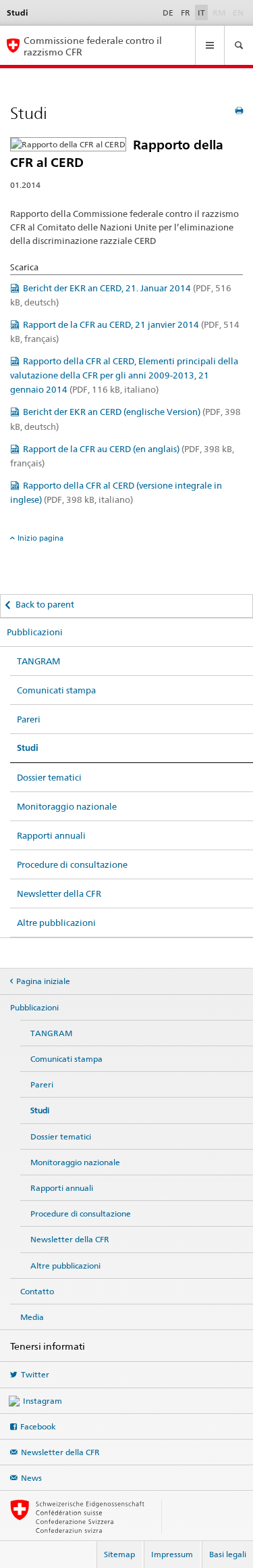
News (31, 1478)
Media (32, 1317)
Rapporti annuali (51, 835)
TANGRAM (38, 661)
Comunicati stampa (56, 690)
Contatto (37, 1291)
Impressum (172, 1554)
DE (168, 12)
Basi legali (227, 1554)
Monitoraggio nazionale (67, 806)
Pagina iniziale (43, 981)
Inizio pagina (40, 538)
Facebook (38, 1426)
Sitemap (119, 1554)
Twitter (35, 1374)
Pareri (28, 719)
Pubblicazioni (35, 632)
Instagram (42, 1401)
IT (201, 12)
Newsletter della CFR (59, 893)
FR (185, 12)
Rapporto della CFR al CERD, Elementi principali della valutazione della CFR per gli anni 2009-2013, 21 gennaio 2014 (124, 375)
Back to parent (45, 604)
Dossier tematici (49, 777)
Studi (27, 748)
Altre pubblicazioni (56, 922)
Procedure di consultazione (72, 864)
